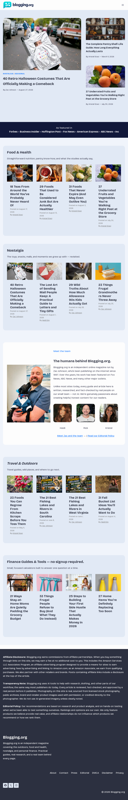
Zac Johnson (18, 317)
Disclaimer (107, 772)
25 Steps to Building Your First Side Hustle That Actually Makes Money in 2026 (77, 611)
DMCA (95, 772)
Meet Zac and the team (70, 435)
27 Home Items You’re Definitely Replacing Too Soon (107, 603)
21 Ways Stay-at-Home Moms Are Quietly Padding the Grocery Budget (19, 607)
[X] (10, 785)
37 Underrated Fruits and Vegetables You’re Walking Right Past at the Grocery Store (105, 95)
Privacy (120, 772)
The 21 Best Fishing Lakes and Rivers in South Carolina (48, 507)
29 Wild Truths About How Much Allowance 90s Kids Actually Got (78, 294)
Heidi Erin (46, 320)
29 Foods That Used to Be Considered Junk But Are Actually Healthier (49, 198)
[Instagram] (16, 785)
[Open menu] (122, 5)
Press (74, 772)
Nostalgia (8, 74)
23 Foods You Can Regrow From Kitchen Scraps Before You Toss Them (18, 511)
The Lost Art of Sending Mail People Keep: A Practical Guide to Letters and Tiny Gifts (49, 298)
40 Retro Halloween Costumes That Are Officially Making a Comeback (18, 296)
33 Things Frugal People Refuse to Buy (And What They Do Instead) (48, 607)
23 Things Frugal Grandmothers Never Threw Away (107, 292)
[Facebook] (5, 785)
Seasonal (20, 74)
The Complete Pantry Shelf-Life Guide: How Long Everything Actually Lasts (104, 48)
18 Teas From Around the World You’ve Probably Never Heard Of (19, 196)
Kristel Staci (18, 215)
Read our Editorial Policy (101, 435)
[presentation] (42, 44)
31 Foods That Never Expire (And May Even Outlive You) (77, 194)
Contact (63, 772)
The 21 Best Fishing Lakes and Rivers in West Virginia (78, 505)
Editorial (84, 772)
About (53, 772)
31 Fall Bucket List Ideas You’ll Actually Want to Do (106, 505)
